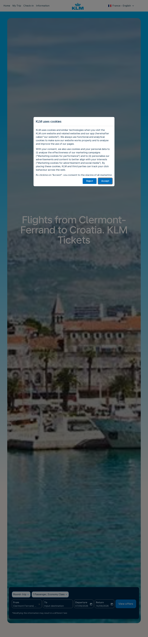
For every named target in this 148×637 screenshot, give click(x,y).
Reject (89, 181)
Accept (105, 181)
